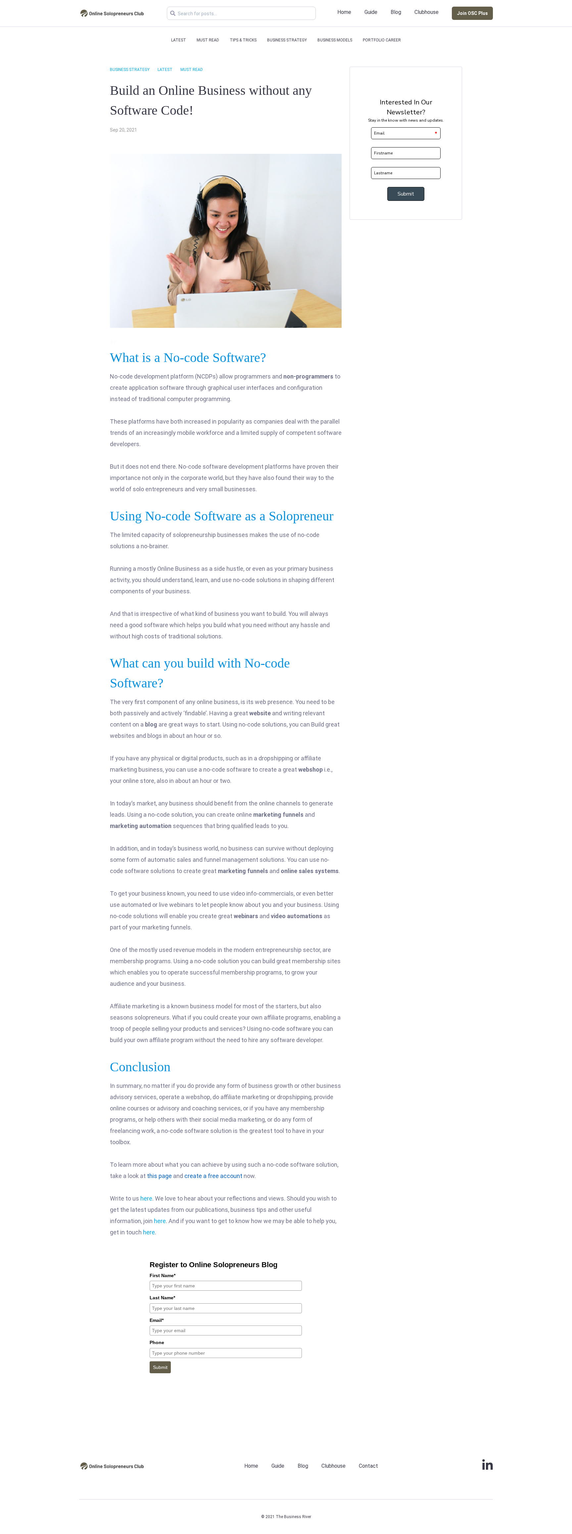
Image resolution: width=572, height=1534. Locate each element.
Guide (370, 12)
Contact (368, 1466)
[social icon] (487, 1468)
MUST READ (208, 40)
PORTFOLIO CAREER (382, 40)
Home (344, 12)
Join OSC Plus (472, 13)
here (146, 1198)
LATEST (178, 40)
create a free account (213, 1175)
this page (159, 1175)
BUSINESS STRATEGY (287, 40)
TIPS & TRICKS (243, 40)
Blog (396, 12)
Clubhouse (426, 12)
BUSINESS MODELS (334, 40)
